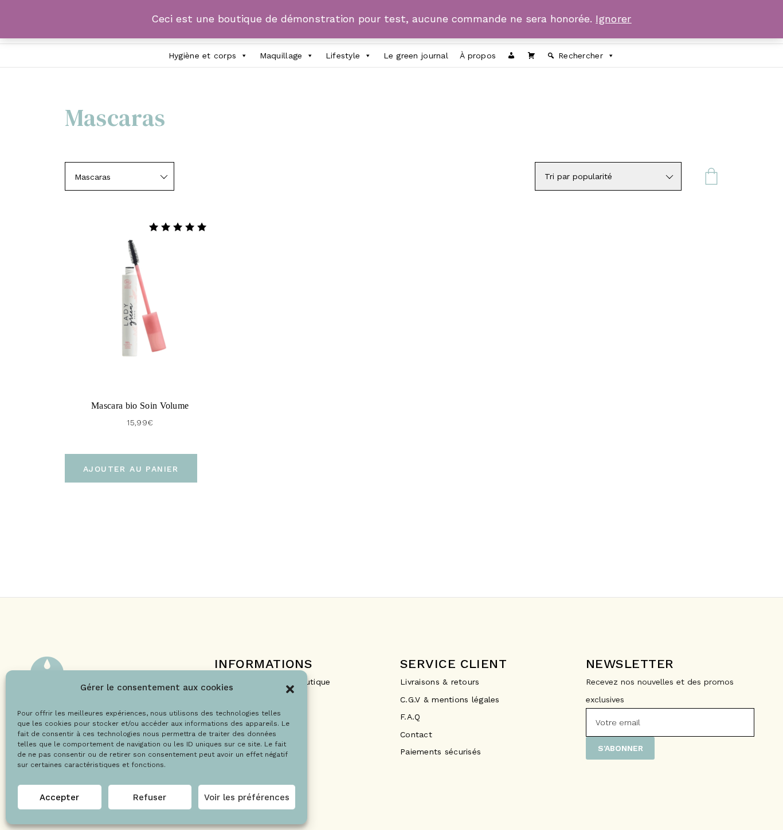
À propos (478, 55)
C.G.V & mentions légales (450, 699)
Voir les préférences (246, 797)
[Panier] (531, 55)
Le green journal (415, 55)
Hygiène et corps (202, 55)
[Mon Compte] (511, 55)
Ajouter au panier (131, 468)
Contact (416, 734)
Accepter (59, 797)
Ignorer (614, 19)
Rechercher (580, 55)
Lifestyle (343, 55)
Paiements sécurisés (440, 751)
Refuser (149, 797)
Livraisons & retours (441, 681)
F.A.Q (410, 716)
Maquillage (281, 55)
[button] (290, 688)
